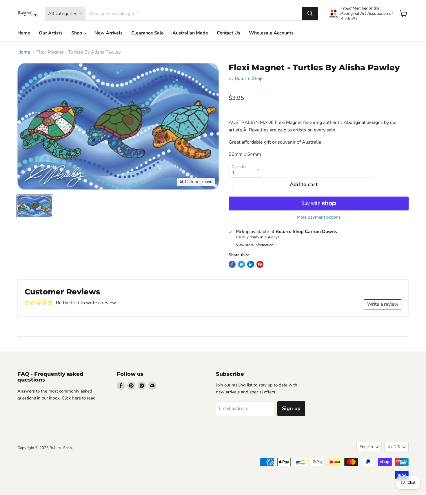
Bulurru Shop (249, 78)
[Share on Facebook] (232, 264)
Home (23, 33)
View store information (254, 245)
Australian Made (190, 33)
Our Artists (51, 33)
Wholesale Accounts (271, 33)
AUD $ (394, 447)
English (366, 447)
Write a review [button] (382, 304)
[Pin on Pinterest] (259, 264)
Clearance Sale (147, 33)
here (76, 398)
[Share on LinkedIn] (250, 264)
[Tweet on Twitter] (241, 264)
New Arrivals (108, 33)
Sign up (291, 408)
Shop (77, 33)
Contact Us (228, 33)
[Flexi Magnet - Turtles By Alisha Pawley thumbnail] (35, 206)
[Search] (310, 13)
